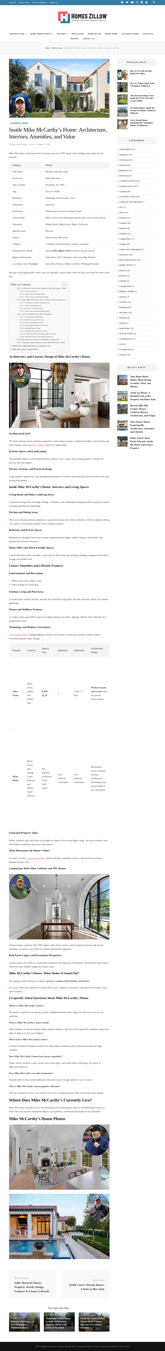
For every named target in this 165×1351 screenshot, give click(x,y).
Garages (122, 244)
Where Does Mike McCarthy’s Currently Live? (31, 346)
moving (75, 39)
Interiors (122, 270)
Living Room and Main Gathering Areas (37, 303)
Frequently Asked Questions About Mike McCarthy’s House (43, 343)
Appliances (123, 155)
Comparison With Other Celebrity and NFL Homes (40, 334)
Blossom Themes (93, 1346)
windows (123, 355)
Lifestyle (148, 34)
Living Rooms (125, 286)
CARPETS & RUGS (128, 181)
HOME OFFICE (126, 265)
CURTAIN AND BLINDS (130, 202)
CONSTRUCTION (127, 197)
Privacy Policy (24, 2)
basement (123, 165)
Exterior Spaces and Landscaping (35, 294)
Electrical (123, 218)
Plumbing (123, 307)
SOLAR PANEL (126, 333)
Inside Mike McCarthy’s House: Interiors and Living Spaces (43, 300)
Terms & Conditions (39, 2)
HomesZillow (52, 1346)
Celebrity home (130, 34)
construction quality (36, 858)
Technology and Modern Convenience (36, 325)
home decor (94, 34)
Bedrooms (123, 176)
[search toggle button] (154, 2)
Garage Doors (125, 239)
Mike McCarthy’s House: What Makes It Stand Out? (41, 340)
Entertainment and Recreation (34, 317)
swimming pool (125, 339)
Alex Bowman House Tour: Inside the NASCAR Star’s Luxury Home (142, 98)
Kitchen (61, 34)
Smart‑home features (18, 634)
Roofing (122, 318)
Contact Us (53, 2)
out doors (123, 302)
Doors (121, 212)
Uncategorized (125, 349)
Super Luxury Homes (19, 144)
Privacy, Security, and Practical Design (36, 297)
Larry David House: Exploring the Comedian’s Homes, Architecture (141, 122)
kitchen (16, 519)
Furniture (123, 233)
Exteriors (123, 223)
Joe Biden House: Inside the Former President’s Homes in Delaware (143, 110)
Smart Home (111, 34)
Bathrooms (123, 170)
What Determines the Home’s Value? (36, 331)
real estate (78, 34)
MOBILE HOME (126, 291)
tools (121, 344)
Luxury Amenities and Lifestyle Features (36, 314)
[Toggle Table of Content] (63, 285)
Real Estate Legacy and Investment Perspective (39, 337)
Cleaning (123, 191)
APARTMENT (125, 149)
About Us (12, 2)
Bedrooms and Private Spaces (34, 308)
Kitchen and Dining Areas (33, 305)
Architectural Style (30, 291)
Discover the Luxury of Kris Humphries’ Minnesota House (22, 1324)
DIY (121, 207)
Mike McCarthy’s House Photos (25, 349)
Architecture (17, 34)
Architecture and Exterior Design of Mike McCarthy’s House (44, 288)
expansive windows (36, 445)
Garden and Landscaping (129, 249)
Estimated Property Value (32, 328)
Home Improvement (40, 34)
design (15, 987)
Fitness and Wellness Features (34, 323)
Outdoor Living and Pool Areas (34, 320)
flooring (122, 228)
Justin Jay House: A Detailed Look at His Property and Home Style (143, 396)
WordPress (114, 1346)
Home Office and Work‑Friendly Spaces (37, 311)
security (122, 323)
